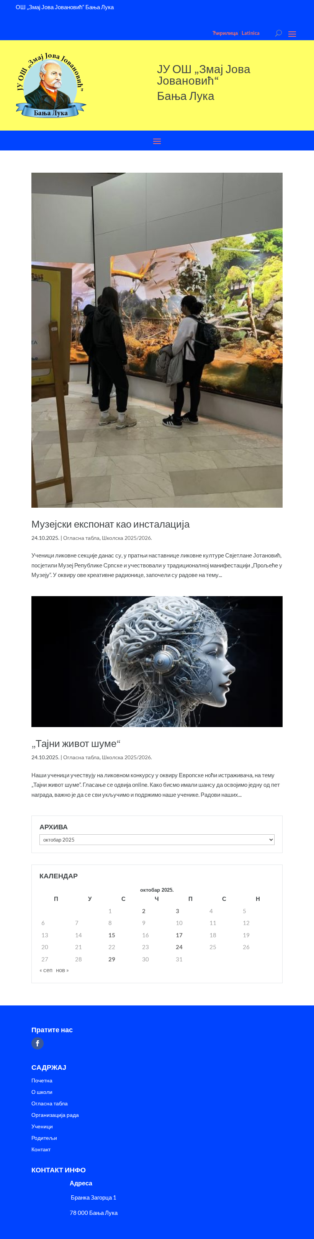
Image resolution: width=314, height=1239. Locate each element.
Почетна (41, 1081)
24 (179, 946)
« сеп (45, 969)
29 (111, 959)
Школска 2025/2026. (127, 538)
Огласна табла (81, 538)
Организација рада (55, 1115)
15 (111, 935)
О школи (41, 1092)
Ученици (42, 1126)
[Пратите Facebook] (37, 1043)
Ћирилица (225, 33)
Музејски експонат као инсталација (110, 524)
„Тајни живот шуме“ (76, 743)
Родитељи (44, 1138)
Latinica (251, 33)
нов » (62, 969)
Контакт (41, 1149)
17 (179, 935)
